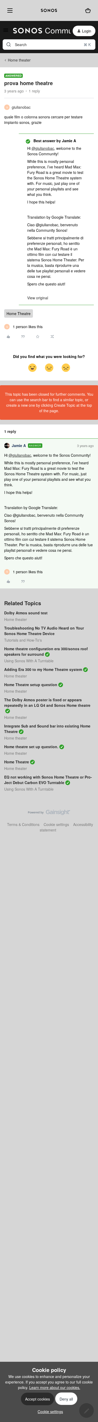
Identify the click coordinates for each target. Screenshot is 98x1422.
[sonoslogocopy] (49, 10)
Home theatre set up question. (31, 746)
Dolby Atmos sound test (26, 612)
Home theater (19, 60)
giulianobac (21, 107)
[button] (6, 31)
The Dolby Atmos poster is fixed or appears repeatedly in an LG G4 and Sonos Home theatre (47, 702)
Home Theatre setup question (30, 684)
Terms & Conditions (23, 824)
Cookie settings (56, 824)
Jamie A (19, 445)
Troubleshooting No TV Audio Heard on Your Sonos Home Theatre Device (44, 630)
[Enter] (9, 44)
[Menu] (9, 10)
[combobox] (49, 44)
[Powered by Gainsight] (49, 814)
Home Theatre (19, 313)
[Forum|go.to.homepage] (38, 31)
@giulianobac (43, 148)
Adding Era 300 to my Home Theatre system (43, 669)
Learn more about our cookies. (54, 1387)
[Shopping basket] (88, 10)
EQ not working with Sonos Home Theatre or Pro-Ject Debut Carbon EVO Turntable (48, 779)
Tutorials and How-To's (23, 640)
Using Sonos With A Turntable (29, 660)
